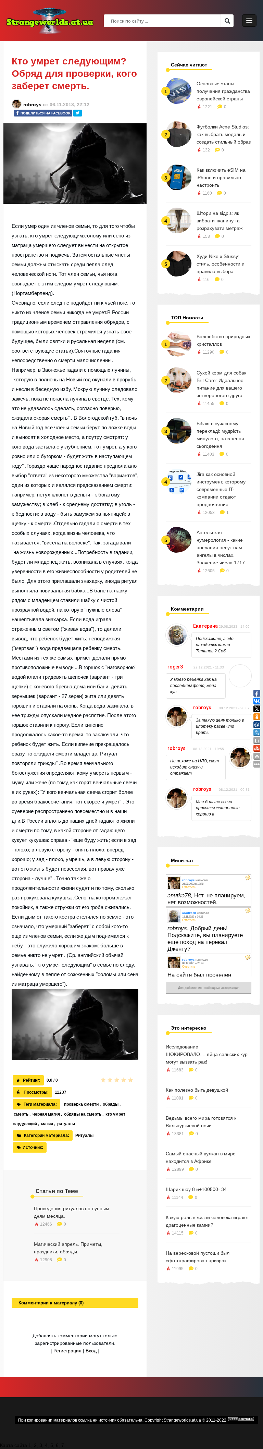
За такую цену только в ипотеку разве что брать (220, 726)
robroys (32, 104)
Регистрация (67, 1350)
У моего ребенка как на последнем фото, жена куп (193, 685)
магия (47, 1123)
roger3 (175, 667)
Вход (91, 1350)
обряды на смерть (82, 1114)
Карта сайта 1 (15, 1445)
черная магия (46, 1114)
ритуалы (66, 1123)
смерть (21, 1114)
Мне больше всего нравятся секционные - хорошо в (219, 807)
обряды (110, 1104)
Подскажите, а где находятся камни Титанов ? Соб (215, 644)
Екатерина (205, 626)
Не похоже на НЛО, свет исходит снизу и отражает (194, 767)
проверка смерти (81, 1104)
